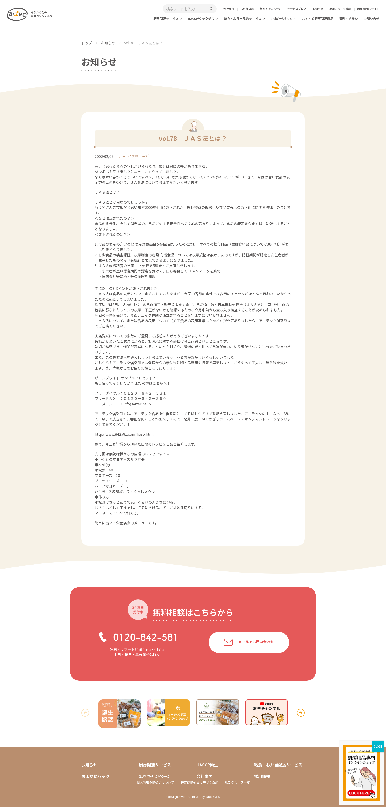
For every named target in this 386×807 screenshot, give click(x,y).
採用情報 (262, 776)
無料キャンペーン (270, 9)
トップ (86, 42)
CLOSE (378, 746)
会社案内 (228, 9)
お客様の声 (247, 9)
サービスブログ (296, 9)
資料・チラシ (348, 18)
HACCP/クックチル (201, 18)
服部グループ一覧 (237, 782)
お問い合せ (371, 18)
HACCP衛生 (207, 764)
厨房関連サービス (165, 18)
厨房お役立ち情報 (340, 9)
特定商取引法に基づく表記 (199, 782)
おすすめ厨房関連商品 (317, 18)
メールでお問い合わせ (256, 642)
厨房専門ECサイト (368, 9)
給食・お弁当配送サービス (242, 18)
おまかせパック (282, 18)
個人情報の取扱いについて (155, 782)
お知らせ (318, 9)
